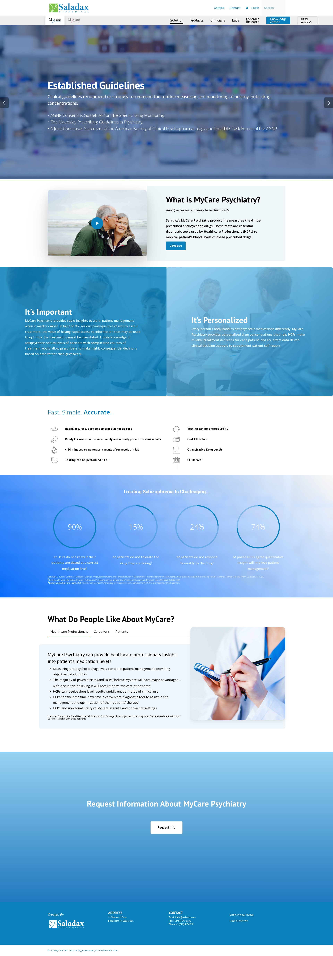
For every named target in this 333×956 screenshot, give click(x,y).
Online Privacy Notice (241, 914)
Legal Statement (238, 920)
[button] (176, 246)
